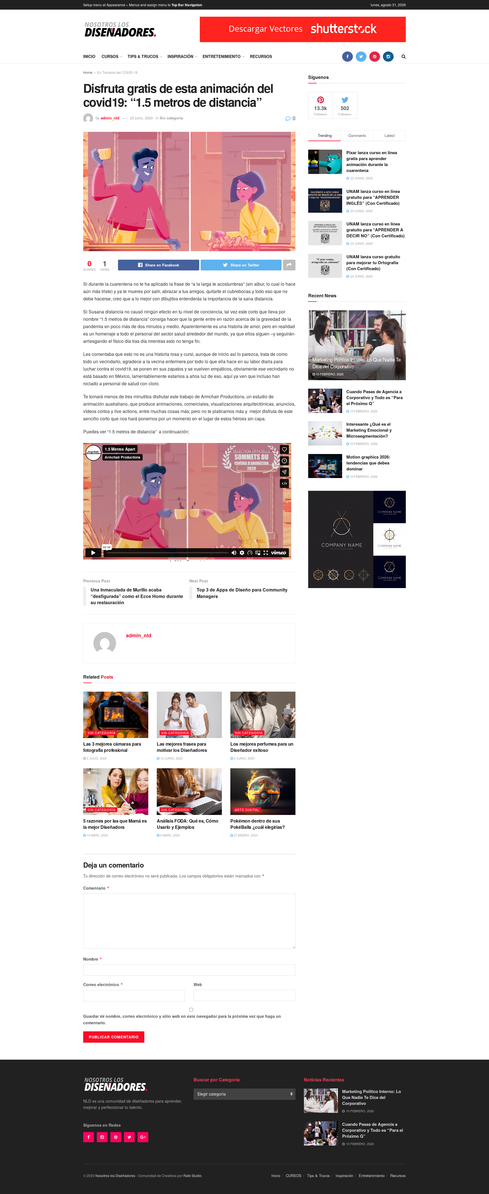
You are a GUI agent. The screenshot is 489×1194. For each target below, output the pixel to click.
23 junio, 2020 (141, 118)
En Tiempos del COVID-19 (117, 72)
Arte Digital (247, 809)
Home (88, 72)
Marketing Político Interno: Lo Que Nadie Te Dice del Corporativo (356, 363)
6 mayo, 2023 (169, 835)
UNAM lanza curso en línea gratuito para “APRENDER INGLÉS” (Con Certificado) (373, 197)
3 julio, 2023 (96, 758)
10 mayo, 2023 (97, 835)
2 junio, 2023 (243, 758)
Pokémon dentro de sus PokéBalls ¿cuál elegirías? (257, 823)
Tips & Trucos (143, 56)
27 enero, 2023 (245, 835)
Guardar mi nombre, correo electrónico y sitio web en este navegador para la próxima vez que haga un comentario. (182, 1019)
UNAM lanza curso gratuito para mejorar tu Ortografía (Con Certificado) (373, 262)
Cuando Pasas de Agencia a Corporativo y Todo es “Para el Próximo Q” (374, 397)
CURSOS (110, 56)
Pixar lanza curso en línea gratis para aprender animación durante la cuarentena (371, 161)
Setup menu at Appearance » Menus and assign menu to (142, 4)
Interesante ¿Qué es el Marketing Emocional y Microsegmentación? (369, 430)
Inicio (89, 56)
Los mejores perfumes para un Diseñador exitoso (261, 747)
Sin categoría (171, 118)
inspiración (180, 56)
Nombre (92, 959)
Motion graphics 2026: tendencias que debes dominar (368, 463)
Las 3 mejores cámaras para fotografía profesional (112, 747)
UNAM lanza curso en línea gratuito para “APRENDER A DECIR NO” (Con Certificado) (375, 230)
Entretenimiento (222, 56)
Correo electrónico (103, 984)
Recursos (261, 56)
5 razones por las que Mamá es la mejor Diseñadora (115, 823)
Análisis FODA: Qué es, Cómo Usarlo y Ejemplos (187, 823)
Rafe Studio (192, 1175)
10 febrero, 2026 (329, 374)
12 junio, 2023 (171, 758)
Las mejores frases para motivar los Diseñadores (182, 747)
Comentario (96, 888)
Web (198, 984)
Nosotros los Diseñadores (115, 1175)
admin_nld (110, 118)
